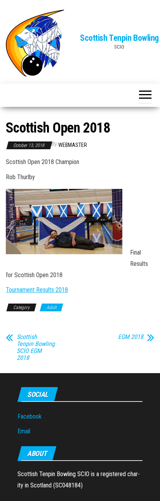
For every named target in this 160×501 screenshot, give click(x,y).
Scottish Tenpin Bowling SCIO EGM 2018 (36, 347)
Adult (51, 307)
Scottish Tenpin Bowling (119, 38)
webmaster (72, 145)
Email (23, 431)
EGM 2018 (130, 336)
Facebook (29, 416)
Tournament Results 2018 (37, 289)
